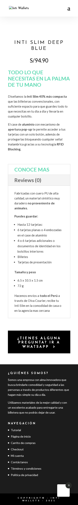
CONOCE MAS (31, 169)
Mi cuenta (17, 455)
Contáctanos (19, 462)
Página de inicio (21, 436)
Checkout (17, 449)
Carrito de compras (23, 443)
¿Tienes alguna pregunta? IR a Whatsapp (39, 343)
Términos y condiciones (26, 468)
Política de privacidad (24, 475)
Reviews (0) (27, 180)
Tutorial (16, 430)
